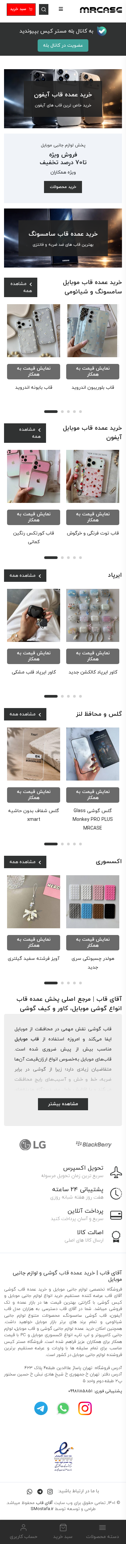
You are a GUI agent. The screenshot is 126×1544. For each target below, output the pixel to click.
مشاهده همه (21, 287)
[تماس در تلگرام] (40, 1491)
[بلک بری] (32, 1144)
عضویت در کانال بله (63, 45)
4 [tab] (74, 411)
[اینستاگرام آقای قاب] (85, 1408)
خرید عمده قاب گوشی (69, 1273)
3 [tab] (68, 411)
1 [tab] (51, 411)
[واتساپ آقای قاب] (63, 1408)
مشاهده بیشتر (63, 1104)
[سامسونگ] (93, 1144)
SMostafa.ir (42, 1509)
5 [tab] (80, 411)
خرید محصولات (63, 187)
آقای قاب (44, 1503)
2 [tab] (62, 411)
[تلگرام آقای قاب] (41, 1408)
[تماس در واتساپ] (29, 1491)
